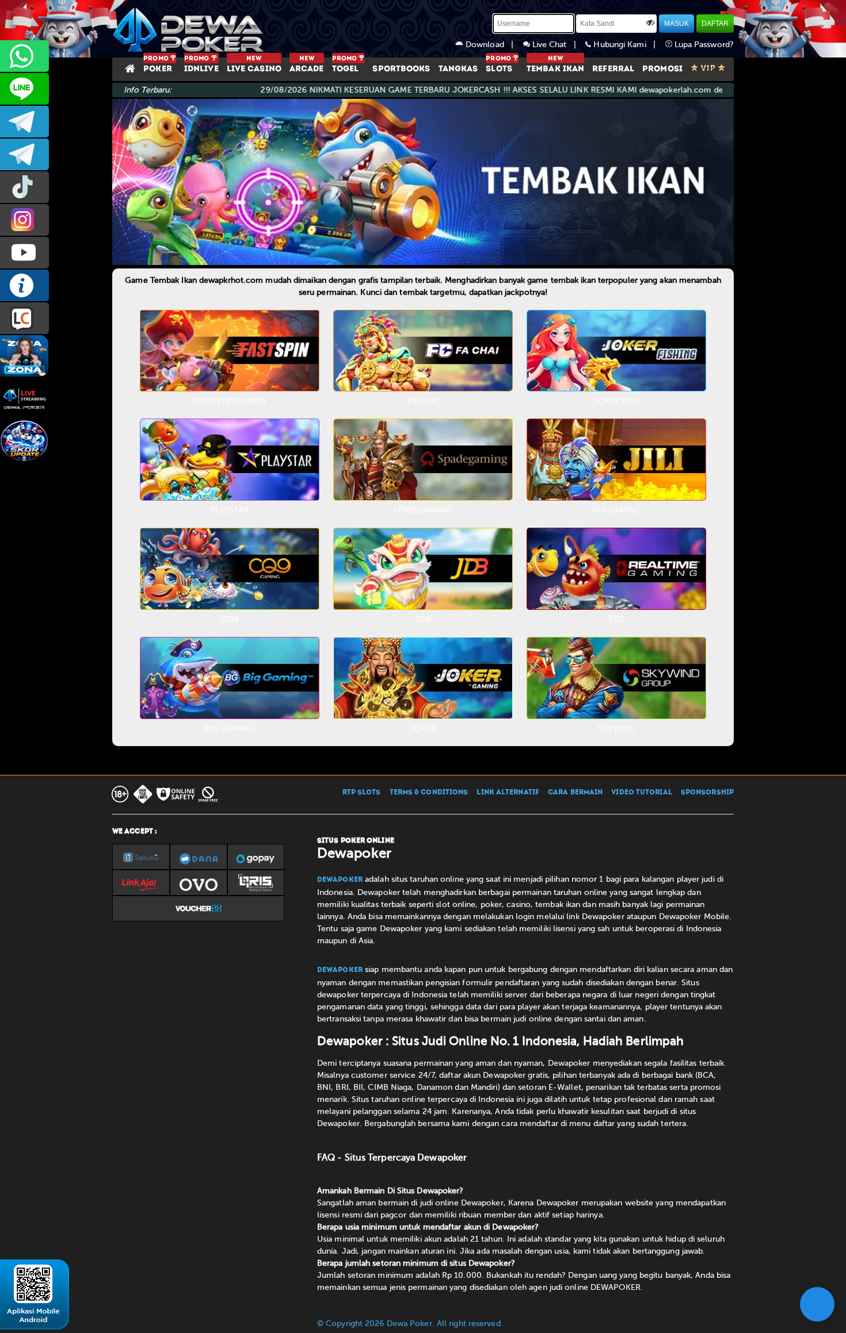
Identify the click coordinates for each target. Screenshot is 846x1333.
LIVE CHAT (24, 318)
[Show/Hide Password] (650, 22)
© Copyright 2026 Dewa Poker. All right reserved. (410, 1323)
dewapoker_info (24, 154)
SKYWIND (616, 728)
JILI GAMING (616, 510)
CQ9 (229, 619)
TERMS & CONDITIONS (429, 792)
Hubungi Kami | (628, 44)
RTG (616, 619)
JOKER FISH (616, 401)
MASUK (676, 24)
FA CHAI (423, 401)
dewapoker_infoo (24, 121)
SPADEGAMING (422, 510)
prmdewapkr (24, 187)
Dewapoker (340, 880)
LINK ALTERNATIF (508, 792)
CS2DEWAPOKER (24, 89)
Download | (493, 44)
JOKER (423, 728)
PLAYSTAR (230, 510)
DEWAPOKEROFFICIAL (24, 252)
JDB (422, 619)
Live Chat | (558, 44)
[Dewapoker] (190, 28)
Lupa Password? (703, 44)
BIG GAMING (229, 728)
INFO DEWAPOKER (24, 285)
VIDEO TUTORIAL (641, 792)
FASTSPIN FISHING (229, 401)
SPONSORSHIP (707, 792)
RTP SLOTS (361, 792)
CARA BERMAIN (575, 792)
